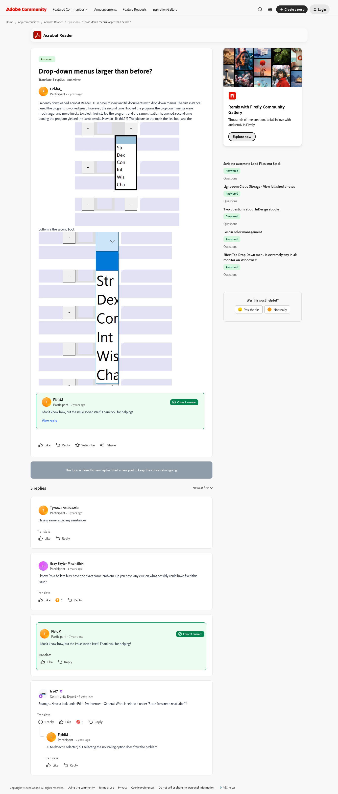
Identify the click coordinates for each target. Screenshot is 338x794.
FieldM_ (56, 89)
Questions (74, 22)
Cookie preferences (143, 787)
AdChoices (229, 787)
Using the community (81, 787)
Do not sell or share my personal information (186, 787)
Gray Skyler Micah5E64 (67, 563)
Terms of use (106, 787)
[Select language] (270, 9)
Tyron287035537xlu (64, 508)
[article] (121, 523)
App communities (28, 22)
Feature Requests (134, 9)
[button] (292, 9)
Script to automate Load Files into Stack (252, 163)
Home (9, 22)
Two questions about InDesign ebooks (251, 209)
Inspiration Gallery (164, 9)
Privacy (122, 787)
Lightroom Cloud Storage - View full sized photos (259, 186)
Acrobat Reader (53, 22)
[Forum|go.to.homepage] (26, 9)
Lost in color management (242, 232)
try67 (54, 691)
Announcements (105, 9)
